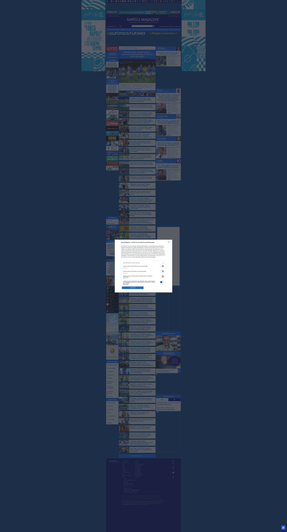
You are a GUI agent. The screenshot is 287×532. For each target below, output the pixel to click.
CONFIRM (133, 287)
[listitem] (143, 263)
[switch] (162, 266)
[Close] (169, 242)
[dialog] (143, 266)
